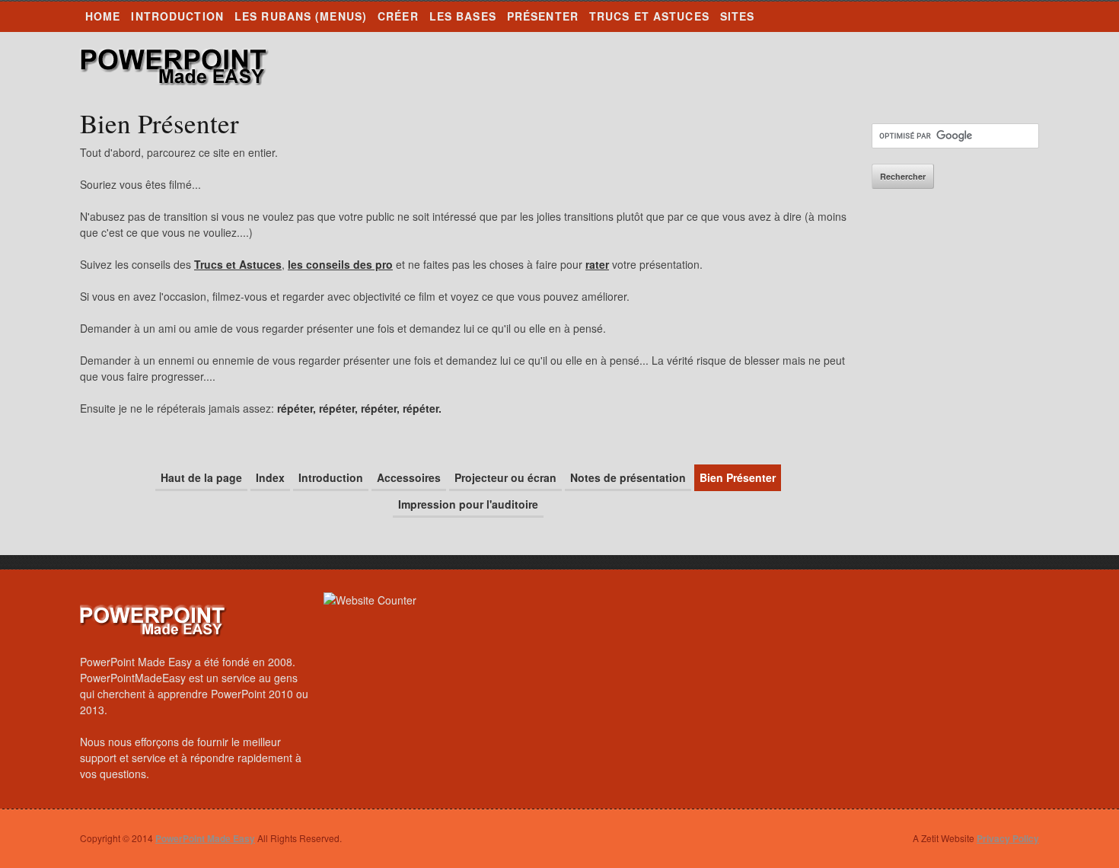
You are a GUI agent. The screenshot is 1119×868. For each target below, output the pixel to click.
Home (102, 16)
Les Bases (462, 16)
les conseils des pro (340, 264)
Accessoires (409, 477)
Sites (737, 16)
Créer (398, 16)
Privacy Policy (1008, 838)
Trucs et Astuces (649, 16)
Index (270, 477)
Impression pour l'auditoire (468, 504)
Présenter (543, 16)
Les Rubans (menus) (300, 16)
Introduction (177, 16)
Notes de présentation (628, 477)
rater (597, 264)
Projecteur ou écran (505, 477)
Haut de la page (201, 477)
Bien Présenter (738, 477)
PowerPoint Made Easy (175, 67)
